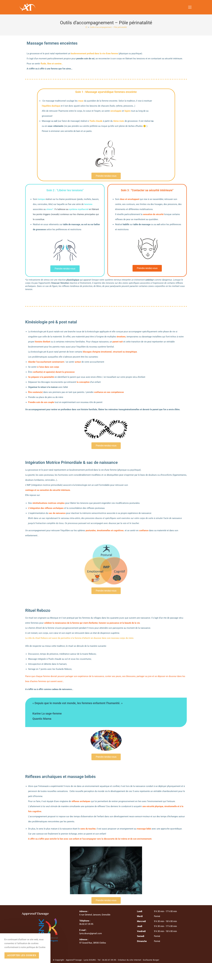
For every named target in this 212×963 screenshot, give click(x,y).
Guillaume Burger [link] (151, 960)
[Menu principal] (190, 7)
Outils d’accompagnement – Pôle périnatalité (108, 27)
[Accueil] (86, 27)
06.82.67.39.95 (109, 960)
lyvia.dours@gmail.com (90, 933)
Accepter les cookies (21, 955)
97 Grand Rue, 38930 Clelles (92, 943)
